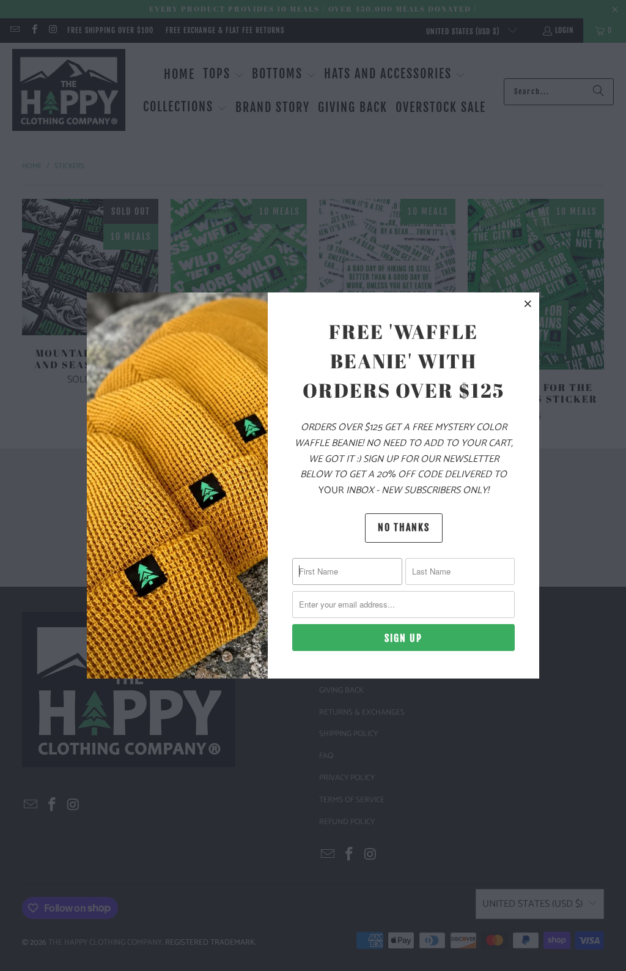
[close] (528, 303)
